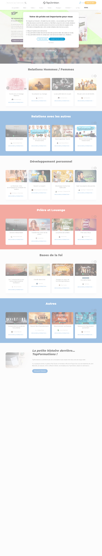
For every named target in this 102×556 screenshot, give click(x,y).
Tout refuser (51, 42)
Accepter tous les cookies (57, 39)
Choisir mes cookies (42, 39)
